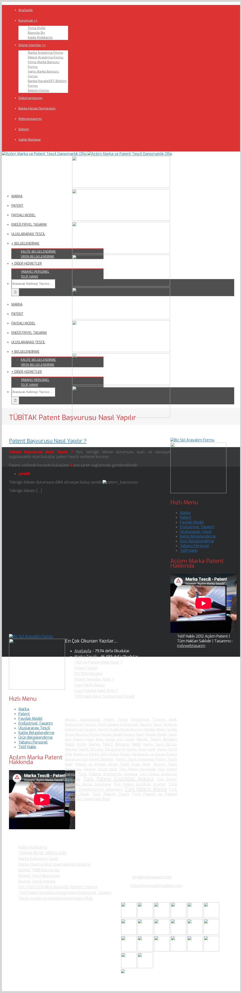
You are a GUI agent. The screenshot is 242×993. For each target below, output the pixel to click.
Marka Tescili (85, 656)
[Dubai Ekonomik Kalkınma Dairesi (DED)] (146, 916)
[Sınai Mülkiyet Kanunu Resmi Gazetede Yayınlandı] (129, 933)
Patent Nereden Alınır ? (94, 679)
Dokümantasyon (30, 98)
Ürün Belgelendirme (197, 541)
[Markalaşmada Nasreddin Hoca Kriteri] (179, 933)
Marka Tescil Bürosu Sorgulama (95, 749)
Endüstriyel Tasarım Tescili (86, 729)
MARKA (16, 196)
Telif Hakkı (189, 550)
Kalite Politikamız (40, 37)
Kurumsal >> (28, 20)
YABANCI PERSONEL (35, 272)
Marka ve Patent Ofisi (90, 754)
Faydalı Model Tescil (161, 734)
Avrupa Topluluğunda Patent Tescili (96, 719)
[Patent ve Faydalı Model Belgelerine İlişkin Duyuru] (146, 950)
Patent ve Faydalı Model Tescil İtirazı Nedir (112, 764)
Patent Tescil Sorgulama (134, 759)
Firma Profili (36, 28)
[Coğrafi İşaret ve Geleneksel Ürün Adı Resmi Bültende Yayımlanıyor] (195, 916)
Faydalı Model (192, 522)
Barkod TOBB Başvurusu (39, 870)
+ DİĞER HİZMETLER (26, 263)
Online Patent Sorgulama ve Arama (137, 754)
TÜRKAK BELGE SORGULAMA (42, 853)
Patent (185, 517)
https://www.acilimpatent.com (156, 885)
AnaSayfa (25, 10)
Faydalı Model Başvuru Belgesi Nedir (136, 729)
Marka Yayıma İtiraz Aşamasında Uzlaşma (54, 864)
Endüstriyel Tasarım (197, 526)
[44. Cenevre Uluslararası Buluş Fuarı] (162, 933)
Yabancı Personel (194, 545)
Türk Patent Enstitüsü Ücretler (139, 784)
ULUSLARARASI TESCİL (28, 234)
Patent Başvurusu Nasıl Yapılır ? (47, 440)
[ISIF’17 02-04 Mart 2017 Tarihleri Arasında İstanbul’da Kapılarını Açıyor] (211, 916)
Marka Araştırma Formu (45, 53)
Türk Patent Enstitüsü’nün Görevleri (121, 786)
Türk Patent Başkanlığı (137, 769)
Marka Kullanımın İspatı (38, 858)
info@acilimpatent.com (152, 877)
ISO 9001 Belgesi (88, 673)
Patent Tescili (86, 667)
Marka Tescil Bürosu (160, 744)
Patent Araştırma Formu (45, 57)
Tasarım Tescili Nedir (100, 769)
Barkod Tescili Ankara (36, 881)
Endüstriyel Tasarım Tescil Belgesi (92, 724)
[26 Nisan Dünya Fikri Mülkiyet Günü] (162, 950)
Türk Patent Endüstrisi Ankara (107, 774)
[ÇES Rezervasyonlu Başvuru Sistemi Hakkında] (129, 950)
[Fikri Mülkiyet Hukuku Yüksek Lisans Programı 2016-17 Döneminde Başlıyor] (195, 933)
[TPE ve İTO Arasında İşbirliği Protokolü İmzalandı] (145, 966)
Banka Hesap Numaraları (37, 108)
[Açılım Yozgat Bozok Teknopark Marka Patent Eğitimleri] (129, 916)
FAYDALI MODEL (23, 215)
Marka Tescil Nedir (141, 749)
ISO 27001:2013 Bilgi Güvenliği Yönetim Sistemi (57, 887)
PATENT (17, 205)
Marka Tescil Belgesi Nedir (115, 744)
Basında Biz (36, 33)
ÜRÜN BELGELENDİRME (37, 257)
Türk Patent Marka (145, 789)
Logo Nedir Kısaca (89, 684)
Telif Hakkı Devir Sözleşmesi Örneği (104, 696)
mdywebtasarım (191, 645)
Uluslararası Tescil (196, 531)
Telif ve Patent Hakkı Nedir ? (98, 662)
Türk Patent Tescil (110, 794)
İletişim (23, 129)
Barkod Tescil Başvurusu (39, 875)
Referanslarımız (30, 119)
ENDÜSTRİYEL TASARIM (29, 224)
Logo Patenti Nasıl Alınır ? (96, 690)
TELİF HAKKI (29, 277)
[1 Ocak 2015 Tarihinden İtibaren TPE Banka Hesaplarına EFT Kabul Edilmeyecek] (129, 966)
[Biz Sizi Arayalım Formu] (192, 439)
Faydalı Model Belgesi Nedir (122, 734)
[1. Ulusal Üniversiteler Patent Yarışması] (162, 916)
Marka (185, 512)
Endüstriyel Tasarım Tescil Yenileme (148, 724)
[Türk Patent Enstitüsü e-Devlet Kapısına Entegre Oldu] (211, 950)
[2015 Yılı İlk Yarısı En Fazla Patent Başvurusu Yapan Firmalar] (211, 933)
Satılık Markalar (29, 140)
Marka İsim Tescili (120, 739)
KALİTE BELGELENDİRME (38, 252)
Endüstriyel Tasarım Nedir (154, 719)
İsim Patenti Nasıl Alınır (84, 739)
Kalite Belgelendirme (198, 536)
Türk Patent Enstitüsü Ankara (118, 779)
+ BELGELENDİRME (25, 243)
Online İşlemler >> (32, 45)
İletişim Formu (38, 90)
